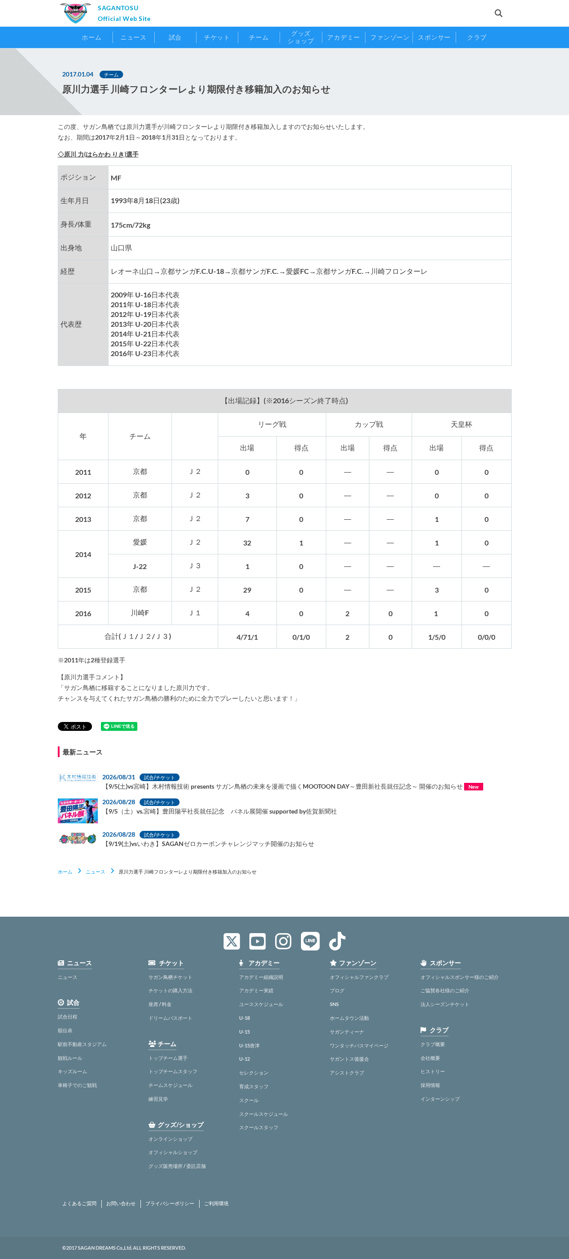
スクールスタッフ (258, 1127)
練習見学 (158, 1099)
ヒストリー (433, 1071)
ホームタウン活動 (349, 1018)
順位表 (65, 1030)
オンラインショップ (170, 1139)
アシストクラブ (347, 1072)
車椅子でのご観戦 (77, 1085)
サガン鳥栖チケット (170, 977)
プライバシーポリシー (169, 1203)
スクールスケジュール (263, 1114)
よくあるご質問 (79, 1203)
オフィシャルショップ (172, 1152)
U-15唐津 (249, 1045)
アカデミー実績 (256, 990)
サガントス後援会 (349, 1059)
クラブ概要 (433, 1044)
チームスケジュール (170, 1085)
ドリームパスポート (170, 1018)
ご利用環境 (216, 1203)
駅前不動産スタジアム (82, 1044)
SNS (334, 1004)
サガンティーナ (347, 1031)
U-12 (244, 1059)
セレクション (253, 1072)
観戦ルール (70, 1058)
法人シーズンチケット (445, 1004)
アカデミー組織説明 (261, 977)
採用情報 (430, 1085)
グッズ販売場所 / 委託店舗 (177, 1166)
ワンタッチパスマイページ (359, 1045)
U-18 (244, 1018)
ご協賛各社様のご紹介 (445, 990)
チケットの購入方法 (170, 990)
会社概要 (430, 1058)
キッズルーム (72, 1071)
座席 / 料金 (160, 1004)
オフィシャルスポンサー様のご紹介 (460, 977)
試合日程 (67, 1016)
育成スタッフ (253, 1086)
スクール (249, 1100)
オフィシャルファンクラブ (359, 977)
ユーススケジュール (261, 1004)
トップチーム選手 (168, 1058)
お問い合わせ (121, 1203)
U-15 (244, 1031)
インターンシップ (440, 1099)
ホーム (65, 871)
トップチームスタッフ (172, 1071)
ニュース (95, 871)
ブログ (337, 990)
